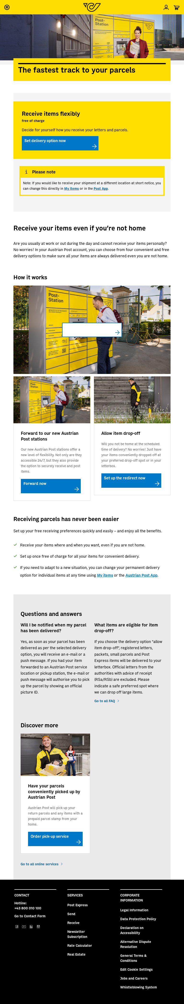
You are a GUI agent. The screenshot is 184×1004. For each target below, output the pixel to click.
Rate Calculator (79, 945)
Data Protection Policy (138, 918)
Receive (73, 922)
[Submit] (7, 20)
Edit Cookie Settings (136, 969)
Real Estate (76, 954)
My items (71, 188)
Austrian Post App (141, 575)
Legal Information (134, 910)
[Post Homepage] (92, 7)
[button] (7, 7)
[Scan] (176, 20)
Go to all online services (39, 864)
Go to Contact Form (30, 916)
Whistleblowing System (138, 987)
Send (71, 913)
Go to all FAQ (104, 700)
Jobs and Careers (134, 978)
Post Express (77, 904)
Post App (101, 188)
